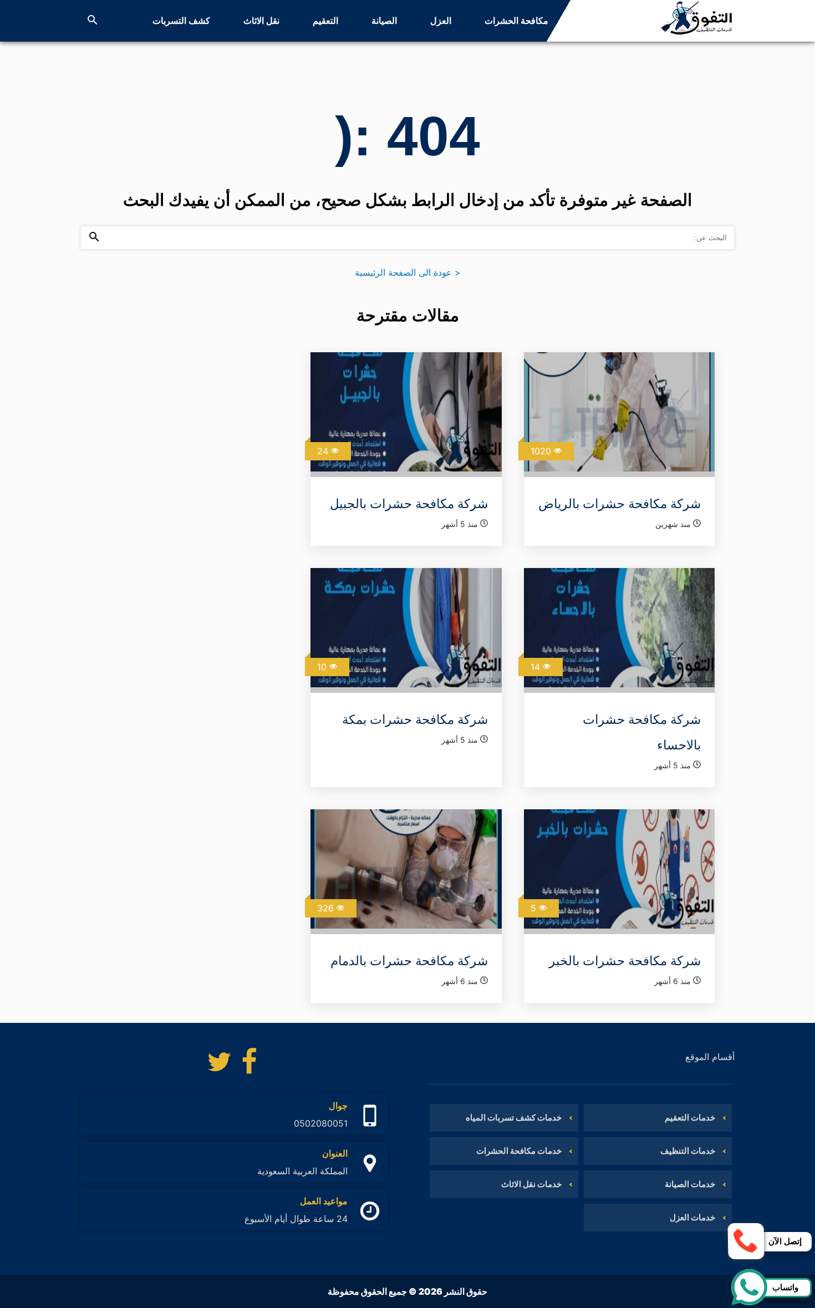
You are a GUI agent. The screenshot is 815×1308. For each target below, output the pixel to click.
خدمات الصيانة (690, 1184)
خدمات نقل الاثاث (531, 1184)
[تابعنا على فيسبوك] (249, 1064)
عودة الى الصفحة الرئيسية (408, 272)
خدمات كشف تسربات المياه (514, 1117)
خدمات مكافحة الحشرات (519, 1150)
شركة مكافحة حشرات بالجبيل (409, 503)
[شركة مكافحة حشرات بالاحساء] (619, 630)
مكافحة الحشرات (516, 21)
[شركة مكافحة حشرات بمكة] (405, 630)
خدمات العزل (692, 1217)
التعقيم (325, 21)
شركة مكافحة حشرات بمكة (415, 719)
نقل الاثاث (261, 21)
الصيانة (384, 21)
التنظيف (597, 21)
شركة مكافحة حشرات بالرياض (619, 503)
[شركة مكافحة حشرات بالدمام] (405, 871)
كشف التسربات (181, 21)
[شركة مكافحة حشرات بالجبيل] (405, 414)
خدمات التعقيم (690, 1117)
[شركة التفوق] (697, 21)
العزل (440, 21)
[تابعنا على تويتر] (219, 1064)
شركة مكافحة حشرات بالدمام (409, 961)
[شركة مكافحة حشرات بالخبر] (619, 871)
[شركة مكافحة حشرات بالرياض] (619, 414)
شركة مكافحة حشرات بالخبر (625, 961)
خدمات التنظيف (687, 1150)
